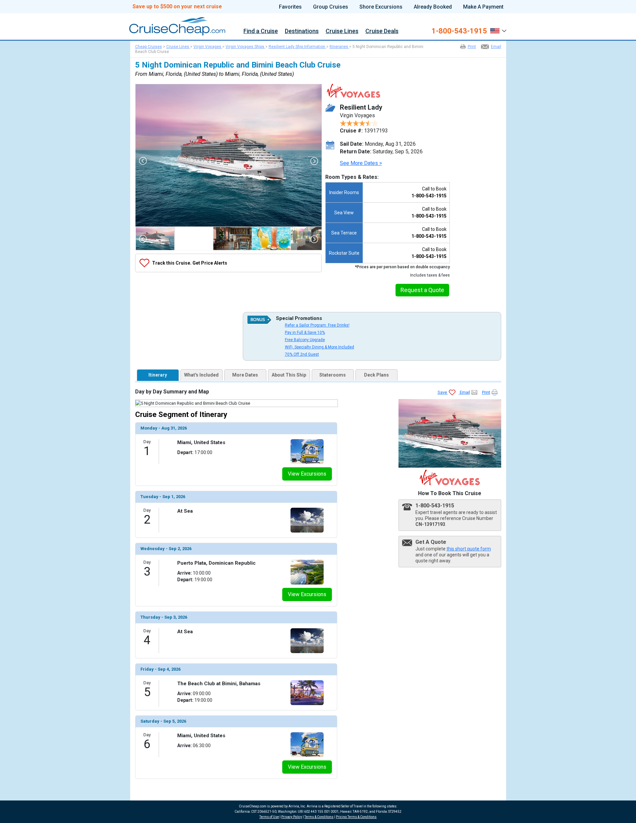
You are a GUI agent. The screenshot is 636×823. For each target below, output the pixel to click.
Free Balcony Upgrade (305, 339)
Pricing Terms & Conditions (356, 817)
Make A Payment (483, 7)
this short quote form (469, 548)
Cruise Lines (342, 31)
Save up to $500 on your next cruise (177, 6)
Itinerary (157, 375)
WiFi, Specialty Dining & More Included (319, 347)
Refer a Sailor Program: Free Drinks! (317, 325)
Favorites (290, 7)
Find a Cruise (260, 31)
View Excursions (307, 474)
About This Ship (289, 375)
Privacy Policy (291, 817)
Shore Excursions (380, 7)
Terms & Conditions (319, 817)
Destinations (302, 31)
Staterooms (332, 375)
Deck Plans (376, 375)
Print (472, 46)
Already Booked (433, 7)
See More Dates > (361, 163)
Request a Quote (422, 289)
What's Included (201, 375)
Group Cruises (330, 7)
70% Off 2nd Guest (302, 354)
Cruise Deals (381, 31)
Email (496, 46)
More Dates (245, 375)
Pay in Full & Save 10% (305, 332)
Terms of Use (269, 817)
